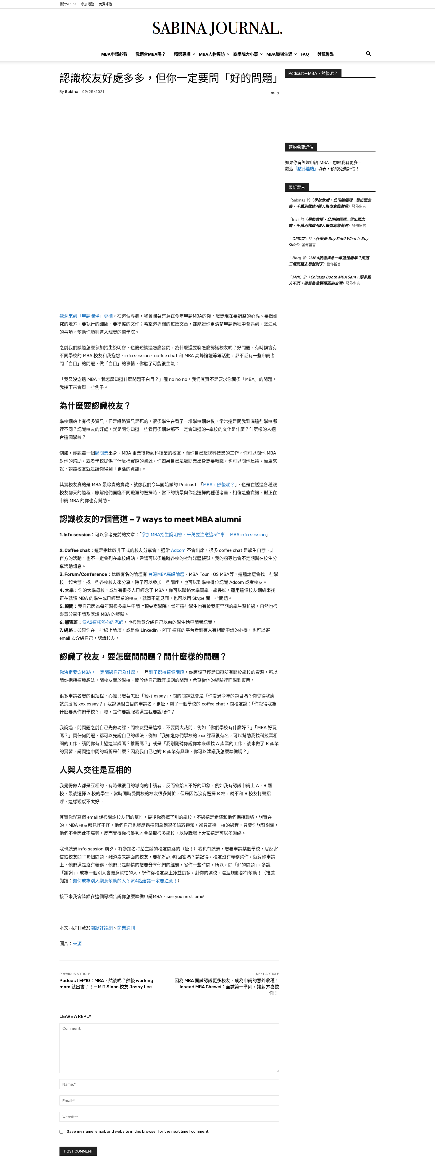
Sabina (71, 92)
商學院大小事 (245, 54)
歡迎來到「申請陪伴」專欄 (86, 316)
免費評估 (105, 4)
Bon (295, 257)
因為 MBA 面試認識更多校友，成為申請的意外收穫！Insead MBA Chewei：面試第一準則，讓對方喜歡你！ (227, 987)
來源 (77, 943)
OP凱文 (298, 238)
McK (296, 277)
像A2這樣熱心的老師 (102, 622)
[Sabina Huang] (217, 28)
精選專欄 (182, 54)
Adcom (178, 550)
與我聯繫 (325, 54)
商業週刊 (126, 928)
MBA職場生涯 (279, 54)
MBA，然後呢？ (219, 484)
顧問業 (101, 453)
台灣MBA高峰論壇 (166, 574)
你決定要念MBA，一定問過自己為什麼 (97, 672)
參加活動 (87, 4)
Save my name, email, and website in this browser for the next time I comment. (138, 1131)
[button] (368, 54)
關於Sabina (67, 4)
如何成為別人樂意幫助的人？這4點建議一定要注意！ (125, 881)
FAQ (305, 54)
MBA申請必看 (114, 54)
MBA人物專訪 (212, 54)
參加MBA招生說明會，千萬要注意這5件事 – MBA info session (204, 534)
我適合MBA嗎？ (151, 54)
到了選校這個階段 (166, 672)
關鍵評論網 (102, 928)
